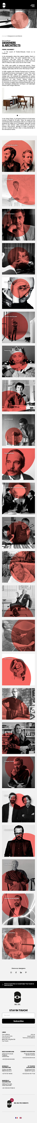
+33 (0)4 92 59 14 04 (28, 1058)
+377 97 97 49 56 (7, 1074)
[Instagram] (11, 972)
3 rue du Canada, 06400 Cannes (29, 1054)
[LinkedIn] (21, 972)
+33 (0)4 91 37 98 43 (8, 1088)
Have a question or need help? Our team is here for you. (19, 984)
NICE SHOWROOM (8, 1052)
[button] (17, 115)
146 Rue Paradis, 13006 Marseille (7, 1084)
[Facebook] (16, 972)
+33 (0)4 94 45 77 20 (28, 1074)
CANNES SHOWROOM (28, 1051)
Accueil (4, 36)
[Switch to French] (16, 1118)
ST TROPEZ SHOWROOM (30, 1066)
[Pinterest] (26, 972)
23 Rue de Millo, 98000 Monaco (7, 1070)
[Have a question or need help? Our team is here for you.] (3, 984)
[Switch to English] (20, 1118)
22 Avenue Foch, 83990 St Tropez (30, 1070)
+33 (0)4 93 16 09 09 (8, 1059)
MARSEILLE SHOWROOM (6, 1081)
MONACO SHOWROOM (6, 1066)
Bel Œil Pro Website (21, 1103)
